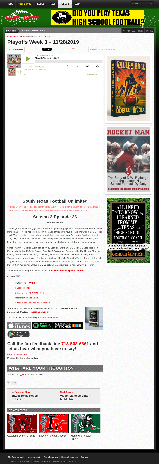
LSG (9, 36)
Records (40, 3)
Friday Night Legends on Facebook (32, 302)
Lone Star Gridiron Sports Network (66, 270)
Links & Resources (69, 457)
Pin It (74, 49)
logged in (22, 374)
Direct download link (17, 354)
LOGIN (77, 3)
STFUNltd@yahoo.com (33, 292)
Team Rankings (51, 457)
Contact (84, 457)
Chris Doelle (17, 49)
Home (10, 3)
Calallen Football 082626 (21, 435)
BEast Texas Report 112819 (25, 397)
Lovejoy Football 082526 (52, 435)
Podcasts (65, 3)
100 (14, 382)
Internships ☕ (33, 457)
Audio (22, 36)
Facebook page (22, 288)
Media (15, 36)
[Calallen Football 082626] (22, 432)
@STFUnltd (32, 297)
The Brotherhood (16, 457)
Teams (52, 3)
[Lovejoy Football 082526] (54, 432)
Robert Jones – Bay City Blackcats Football (40, 32)
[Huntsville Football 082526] (85, 432)
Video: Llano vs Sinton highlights (75, 397)
